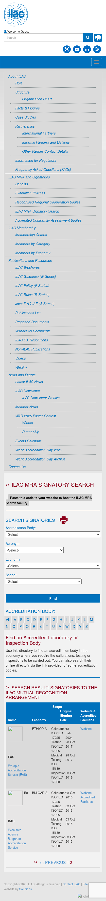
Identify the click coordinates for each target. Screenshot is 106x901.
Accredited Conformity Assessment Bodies (48, 220)
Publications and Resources (30, 260)
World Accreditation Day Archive (40, 459)
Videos (20, 358)
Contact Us (17, 466)
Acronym (12, 543)
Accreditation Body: (21, 527)
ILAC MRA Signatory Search (37, 211)
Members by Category (32, 243)
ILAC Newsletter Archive (41, 397)
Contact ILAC (71, 884)
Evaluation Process (30, 192)
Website (86, 728)
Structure (22, 92)
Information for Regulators (35, 160)
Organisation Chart (37, 98)
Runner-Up (30, 431)
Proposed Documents (32, 321)
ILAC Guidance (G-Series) (35, 276)
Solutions (25, 889)
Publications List (27, 312)
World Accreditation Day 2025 (38, 449)
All (8, 619)
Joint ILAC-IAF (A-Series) (34, 303)
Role (18, 83)
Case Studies (25, 117)
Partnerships (25, 126)
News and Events (21, 374)
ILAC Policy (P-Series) (32, 285)
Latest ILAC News (29, 381)
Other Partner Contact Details (45, 151)
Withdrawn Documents (33, 330)
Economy (13, 559)
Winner (27, 422)
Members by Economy (32, 252)
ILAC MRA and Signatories (29, 177)
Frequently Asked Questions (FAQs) (43, 169)
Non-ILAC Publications (32, 349)
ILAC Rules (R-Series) (32, 294)
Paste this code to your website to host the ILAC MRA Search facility (49, 500)
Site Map (88, 884)
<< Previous (53, 862)
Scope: (11, 574)
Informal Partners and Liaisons (46, 142)
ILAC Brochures (27, 267)
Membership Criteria (31, 234)
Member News (26, 406)
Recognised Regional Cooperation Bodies (47, 202)
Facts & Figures (27, 108)
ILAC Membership (22, 227)
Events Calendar (28, 440)
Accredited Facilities (87, 799)
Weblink (21, 367)
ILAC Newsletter (27, 390)
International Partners (39, 133)
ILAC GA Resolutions (31, 339)
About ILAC (17, 76)
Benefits (21, 183)
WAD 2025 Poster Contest (35, 415)
